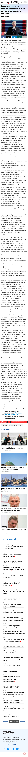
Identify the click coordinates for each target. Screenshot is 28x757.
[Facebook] (13, 749)
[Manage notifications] (24, 754)
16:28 (5, 629)
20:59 (5, 565)
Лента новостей (9, 539)
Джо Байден (4, 425)
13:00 (5, 704)
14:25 (5, 667)
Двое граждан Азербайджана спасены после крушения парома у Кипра (13, 591)
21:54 (5, 551)
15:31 (5, 648)
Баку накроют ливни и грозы (11, 665)
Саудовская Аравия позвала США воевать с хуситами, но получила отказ (13, 658)
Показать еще (14, 721)
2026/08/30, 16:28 (6, 512)
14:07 (5, 674)
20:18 (5, 579)
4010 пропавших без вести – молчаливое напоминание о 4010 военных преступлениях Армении (13, 619)
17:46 (5, 615)
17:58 (5, 608)
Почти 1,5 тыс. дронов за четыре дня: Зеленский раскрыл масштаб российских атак (13, 546)
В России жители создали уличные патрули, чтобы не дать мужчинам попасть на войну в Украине (13, 694)
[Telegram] (8, 749)
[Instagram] (4, 749)
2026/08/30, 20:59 (6, 450)
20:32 (5, 573)
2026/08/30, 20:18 (6, 471)
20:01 (5, 588)
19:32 (5, 596)
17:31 (5, 623)
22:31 (5, 543)
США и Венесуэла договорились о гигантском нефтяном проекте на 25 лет (13, 708)
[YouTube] (17, 749)
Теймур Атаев (5, 16)
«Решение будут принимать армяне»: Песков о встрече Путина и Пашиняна (13, 569)
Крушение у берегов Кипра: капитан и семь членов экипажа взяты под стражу (13, 554)
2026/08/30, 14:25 (6, 533)
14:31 (5, 663)
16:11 (5, 637)
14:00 (5, 684)
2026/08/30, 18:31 (6, 492)
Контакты (13, 744)
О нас (7, 744)
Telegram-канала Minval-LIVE (13, 414)
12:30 (5, 712)
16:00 (5, 644)
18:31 (5, 602)
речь (21, 425)
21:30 (5, 559)
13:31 (5, 698)
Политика (4, 444)
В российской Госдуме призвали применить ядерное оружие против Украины (14, 633)
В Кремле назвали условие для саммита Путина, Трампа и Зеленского (12, 583)
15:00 (5, 655)
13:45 (5, 690)
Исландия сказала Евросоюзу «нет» (13, 646)
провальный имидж (13, 425)
